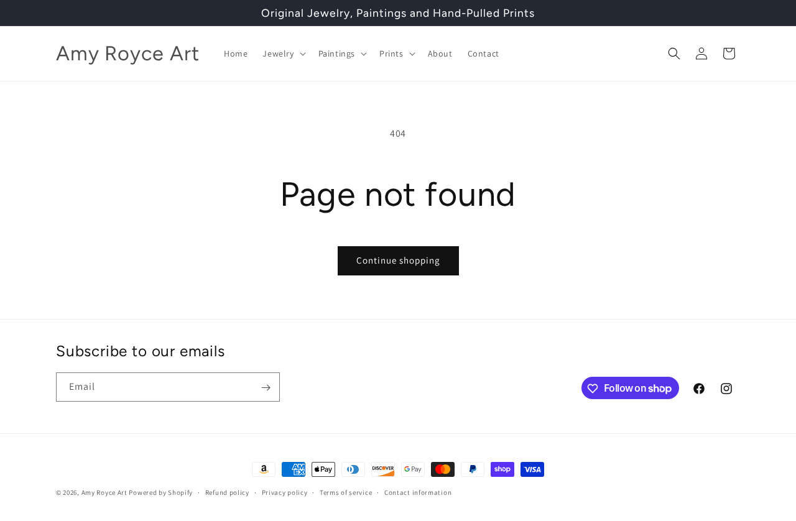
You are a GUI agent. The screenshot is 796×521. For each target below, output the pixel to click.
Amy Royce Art (104, 492)
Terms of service (346, 491)
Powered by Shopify (161, 492)
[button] (282, 53)
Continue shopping (398, 260)
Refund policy (227, 491)
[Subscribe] (265, 387)
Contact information (417, 491)
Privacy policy (285, 491)
